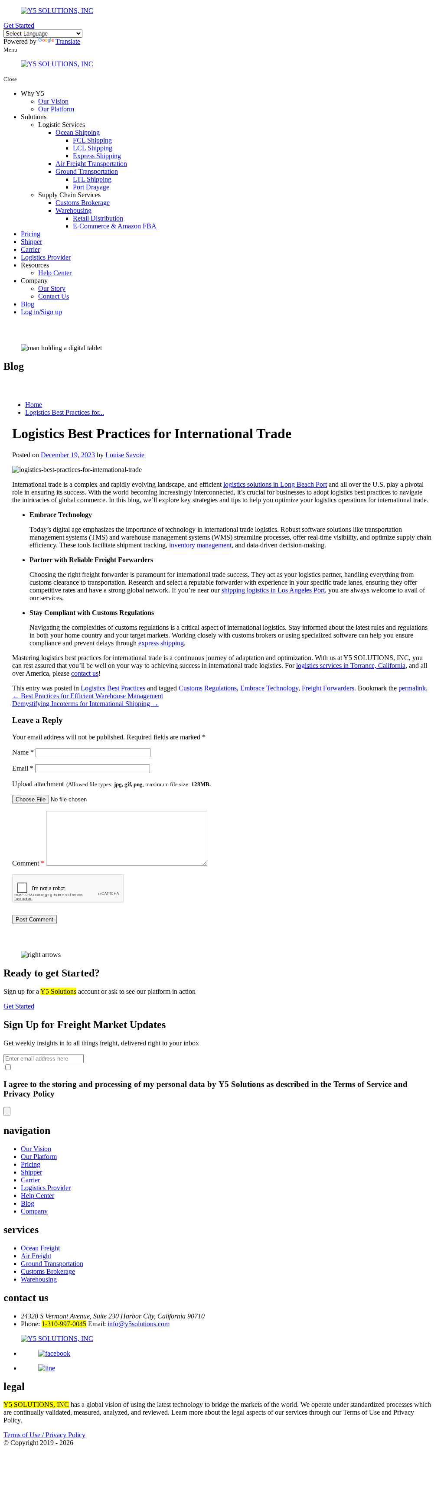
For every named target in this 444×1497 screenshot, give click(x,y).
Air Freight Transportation (91, 163)
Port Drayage (91, 187)
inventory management (200, 545)
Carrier (30, 249)
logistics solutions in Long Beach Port (275, 484)
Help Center (55, 273)
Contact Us (53, 296)
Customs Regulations (208, 688)
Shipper (31, 241)
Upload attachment (111, 784)
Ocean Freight (40, 1248)
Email (22, 768)
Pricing (30, 234)
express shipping (161, 643)
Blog (27, 304)
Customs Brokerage (83, 202)
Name (23, 752)
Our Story (51, 288)
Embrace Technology (269, 688)
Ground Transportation (87, 171)
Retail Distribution (98, 218)
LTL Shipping (92, 179)
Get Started (18, 25)
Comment (28, 863)
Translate (68, 41)
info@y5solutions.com (139, 1324)
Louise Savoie (124, 455)
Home (33, 404)
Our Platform (56, 109)
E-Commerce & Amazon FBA (115, 226)
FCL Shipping (92, 140)
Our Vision (53, 101)
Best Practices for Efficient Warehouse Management (87, 696)
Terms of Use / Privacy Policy (44, 1434)
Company (34, 1211)
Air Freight (36, 1255)
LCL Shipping (92, 148)
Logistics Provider (46, 257)
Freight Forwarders (328, 688)
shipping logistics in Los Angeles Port (273, 590)
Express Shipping (97, 155)
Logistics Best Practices (113, 688)
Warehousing (73, 210)
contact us (84, 673)
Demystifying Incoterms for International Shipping (85, 703)
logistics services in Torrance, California (350, 665)
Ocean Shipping (78, 132)
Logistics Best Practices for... (64, 412)
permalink (412, 688)
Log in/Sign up (41, 312)
